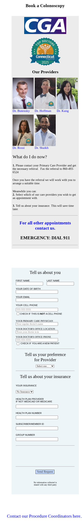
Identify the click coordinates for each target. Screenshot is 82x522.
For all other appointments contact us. (45, 225)
